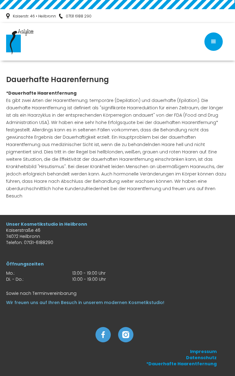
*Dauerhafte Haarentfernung (181, 364)
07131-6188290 (38, 242)
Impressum (203, 351)
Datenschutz (201, 358)
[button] (213, 41)
